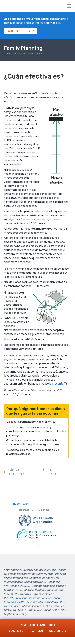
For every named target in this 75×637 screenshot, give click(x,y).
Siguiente (56, 631)
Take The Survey (20, 31)
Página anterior (16, 472)
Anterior (18, 631)
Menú (69, 6)
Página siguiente (49, 472)
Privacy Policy (20, 504)
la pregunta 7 (57, 383)
